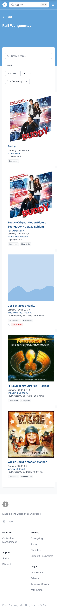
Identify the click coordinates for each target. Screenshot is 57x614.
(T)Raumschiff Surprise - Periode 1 (29, 385)
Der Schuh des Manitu (21, 305)
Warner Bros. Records (18, 236)
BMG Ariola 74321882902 (20, 312)
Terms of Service (40, 584)
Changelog (37, 538)
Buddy (12, 146)
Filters (13, 73)
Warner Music (14, 153)
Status (5, 558)
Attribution (37, 589)
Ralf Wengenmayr (16, 230)
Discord (6, 564)
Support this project (42, 555)
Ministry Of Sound (16, 469)
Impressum (37, 572)
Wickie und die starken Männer (27, 461)
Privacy (35, 578)
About (34, 544)
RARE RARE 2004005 (18, 393)
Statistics (36, 550)
